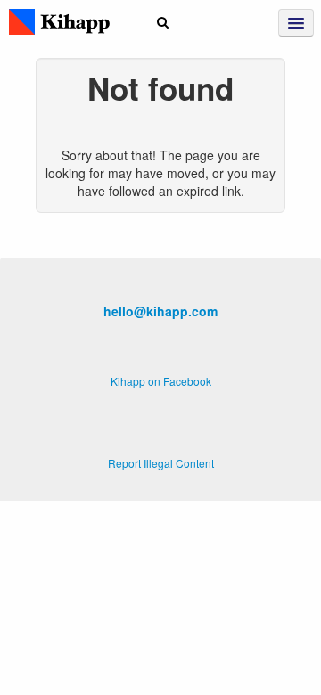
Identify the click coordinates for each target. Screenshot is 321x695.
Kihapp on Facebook (161, 380)
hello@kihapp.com (160, 311)
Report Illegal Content (161, 462)
